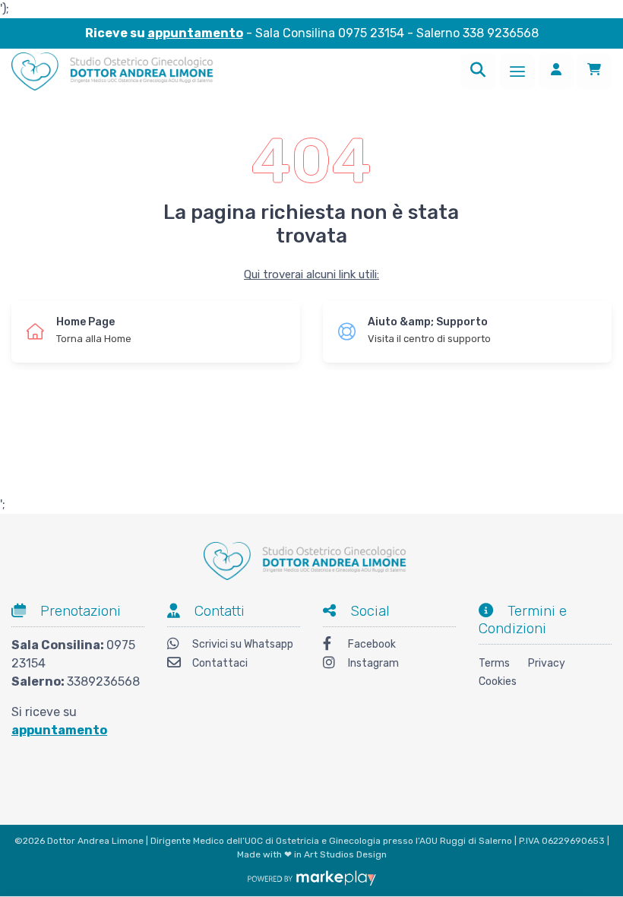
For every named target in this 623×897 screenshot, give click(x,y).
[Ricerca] (478, 71)
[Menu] (517, 71)
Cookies (498, 681)
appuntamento (195, 33)
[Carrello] (594, 71)
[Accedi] (556, 71)
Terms (494, 663)
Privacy (546, 663)
